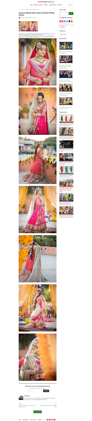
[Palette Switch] (69, 4)
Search (71, 13)
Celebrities (22, 9)
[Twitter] (67, 21)
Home (31, 4)
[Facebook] (65, 21)
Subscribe (46, 390)
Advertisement (52, 4)
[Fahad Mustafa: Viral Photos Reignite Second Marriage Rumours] (65, 74)
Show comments (37, 411)
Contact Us (59, 4)
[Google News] (54, 419)
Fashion (40, 4)
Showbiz (36, 4)
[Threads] (69, 21)
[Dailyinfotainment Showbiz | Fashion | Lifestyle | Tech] (46, 2)
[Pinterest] (60, 21)
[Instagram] (62, 21)
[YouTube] (72, 21)
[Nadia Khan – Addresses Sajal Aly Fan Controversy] (65, 46)
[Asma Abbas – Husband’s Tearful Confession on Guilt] (65, 101)
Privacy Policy (33, 419)
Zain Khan (22, 17)
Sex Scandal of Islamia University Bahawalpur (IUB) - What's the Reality (65, 190)
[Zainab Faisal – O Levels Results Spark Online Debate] (65, 88)
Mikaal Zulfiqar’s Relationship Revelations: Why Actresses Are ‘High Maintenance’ (65, 67)
